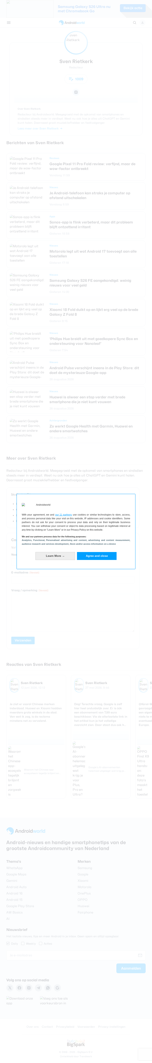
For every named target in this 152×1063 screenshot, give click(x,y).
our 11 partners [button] (63, 514)
